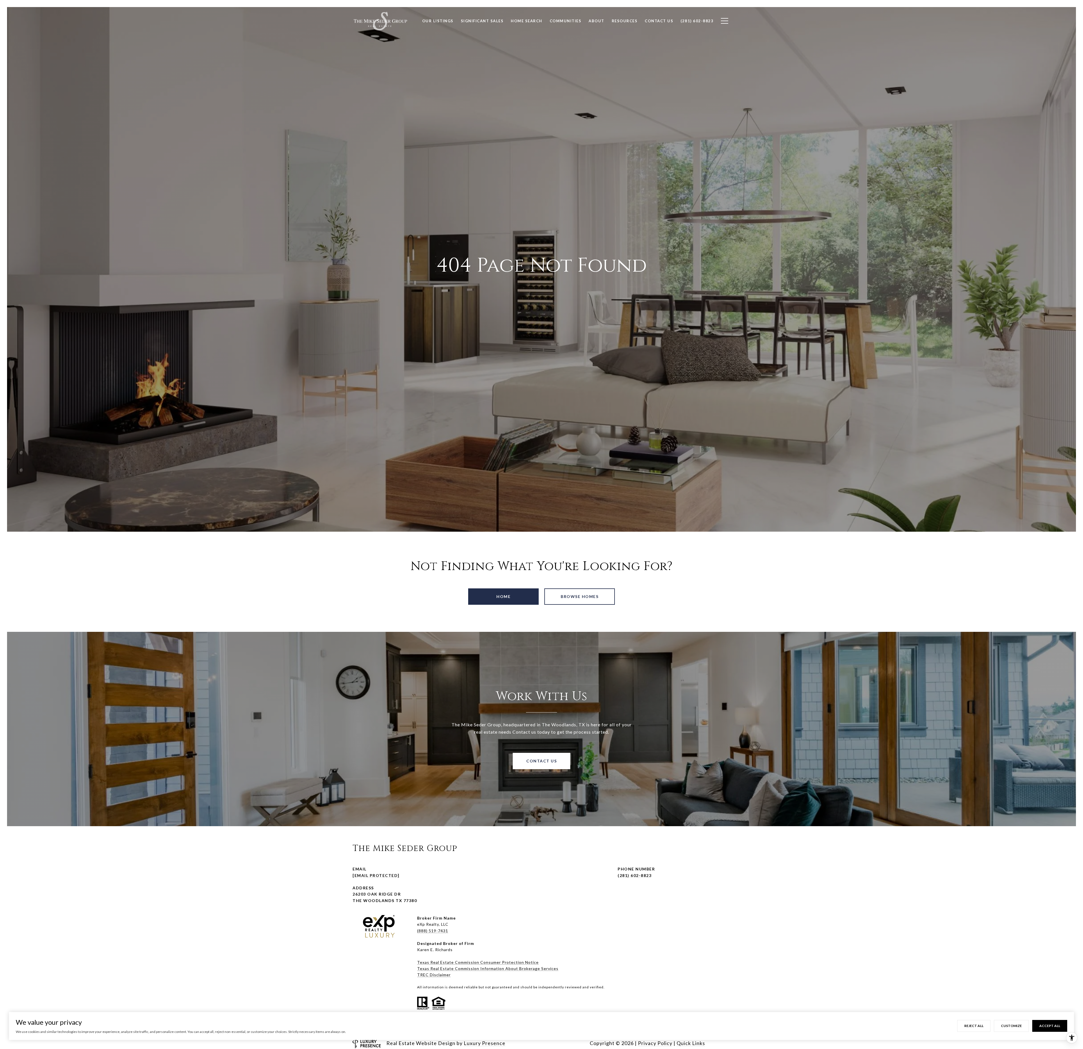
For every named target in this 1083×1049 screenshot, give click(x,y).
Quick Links (691, 1043)
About (596, 21)
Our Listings (438, 21)
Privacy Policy (655, 1043)
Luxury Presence (484, 1043)
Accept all (1049, 1026)
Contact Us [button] (541, 760)
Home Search (526, 21)
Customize (1011, 1026)
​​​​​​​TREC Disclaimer (434, 974)
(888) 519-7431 (432, 930)
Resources (625, 21)
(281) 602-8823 (634, 875)
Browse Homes (579, 596)
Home (503, 596)
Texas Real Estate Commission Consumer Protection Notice (478, 962)
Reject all (973, 1026)
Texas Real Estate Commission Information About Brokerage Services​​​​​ (487, 968)
